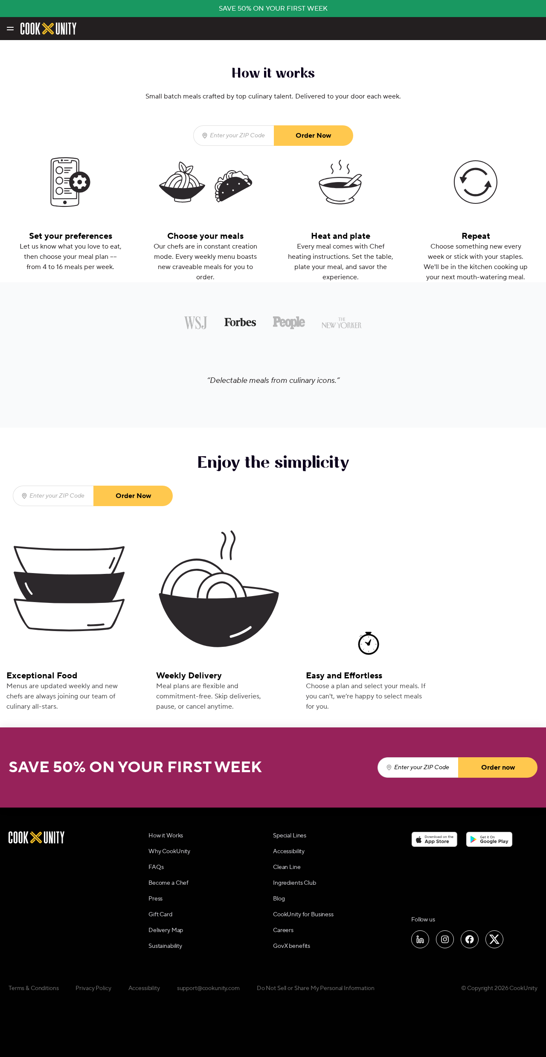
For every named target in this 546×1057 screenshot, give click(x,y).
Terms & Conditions (33, 988)
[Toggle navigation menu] (10, 28)
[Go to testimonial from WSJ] (195, 322)
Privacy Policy (93, 988)
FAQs (155, 867)
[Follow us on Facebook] (470, 939)
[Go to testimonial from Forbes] (240, 322)
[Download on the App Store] (434, 839)
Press (155, 899)
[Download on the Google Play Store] (489, 839)
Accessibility (289, 851)
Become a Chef (168, 883)
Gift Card (160, 914)
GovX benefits (291, 946)
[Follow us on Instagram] (445, 939)
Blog (279, 899)
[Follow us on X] (494, 939)
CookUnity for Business (303, 914)
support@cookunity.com (208, 988)
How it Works (165, 836)
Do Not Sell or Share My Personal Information (316, 988)
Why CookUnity (169, 851)
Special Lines (289, 836)
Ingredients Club (294, 883)
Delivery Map (165, 930)
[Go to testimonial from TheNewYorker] (342, 322)
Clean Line (287, 867)
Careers (283, 930)
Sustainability (165, 946)
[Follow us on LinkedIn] (420, 939)
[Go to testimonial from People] (289, 322)
